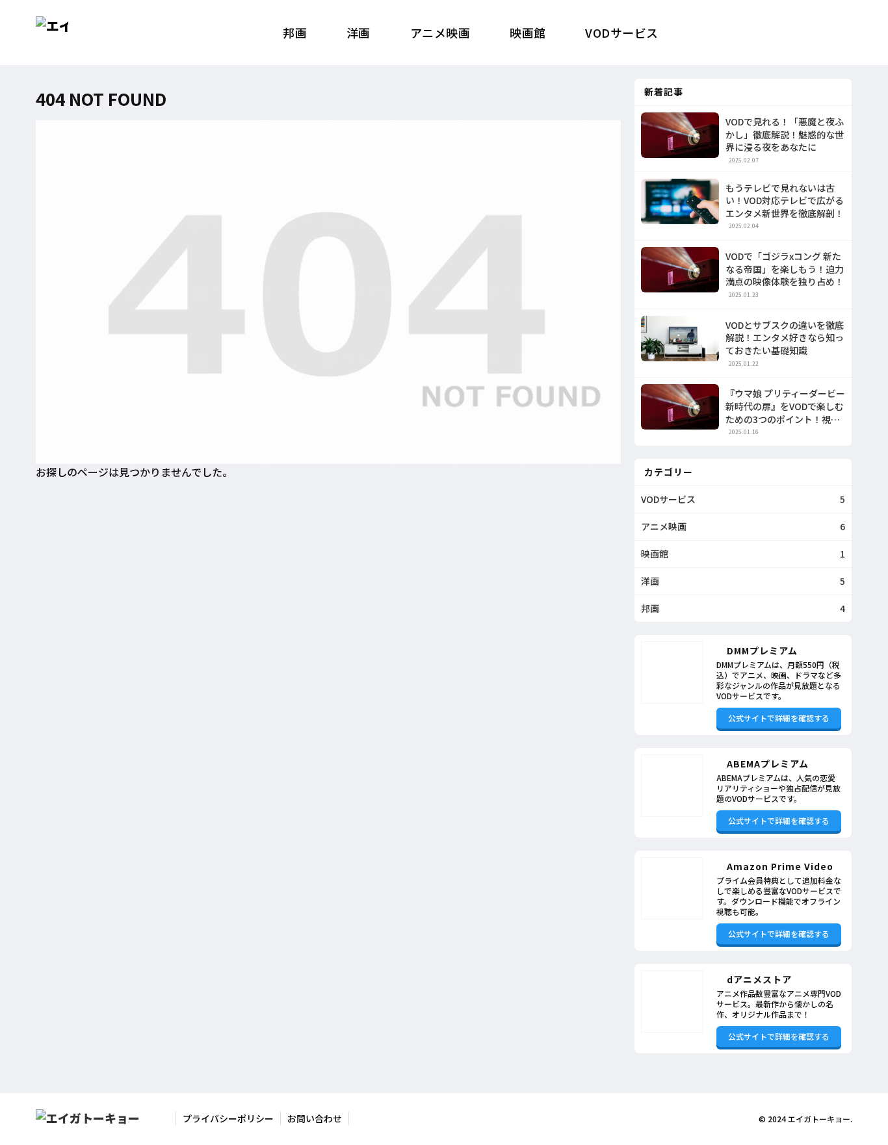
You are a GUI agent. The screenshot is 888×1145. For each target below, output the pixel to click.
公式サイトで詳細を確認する (778, 717)
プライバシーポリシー (228, 1118)
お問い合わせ (314, 1118)
